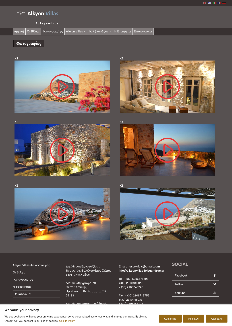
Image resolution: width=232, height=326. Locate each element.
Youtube (180, 293)
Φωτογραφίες (53, 31)
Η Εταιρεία (122, 31)
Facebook (181, 275)
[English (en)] (204, 3)
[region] (116, 315)
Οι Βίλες (33, 31)
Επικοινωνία (143, 31)
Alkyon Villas (74, 31)
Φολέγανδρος (99, 31)
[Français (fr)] (219, 3)
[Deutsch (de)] (224, 3)
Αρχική (19, 31)
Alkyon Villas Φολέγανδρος (31, 265)
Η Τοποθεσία (22, 287)
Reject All (193, 318)
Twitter (179, 284)
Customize (170, 318)
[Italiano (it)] (214, 3)
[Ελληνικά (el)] (209, 3)
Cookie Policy (67, 321)
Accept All (216, 318)
